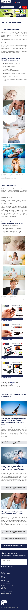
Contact (2, 576)
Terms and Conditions (6, 573)
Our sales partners (5, 583)
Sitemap (3, 577)
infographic (13, 382)
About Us (3, 580)
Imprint (2, 572)
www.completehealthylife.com (8, 384)
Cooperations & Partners (6, 581)
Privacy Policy (4, 575)
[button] (20, 7)
